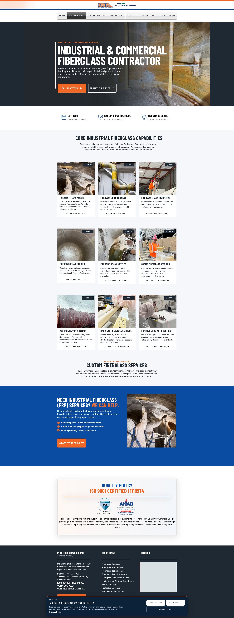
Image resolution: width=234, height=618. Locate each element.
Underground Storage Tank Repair (118, 581)
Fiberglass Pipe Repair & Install (116, 577)
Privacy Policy (55, 612)
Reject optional (175, 603)
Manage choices (165, 609)
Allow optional (155, 603)
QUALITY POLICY (117, 485)
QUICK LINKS (108, 553)
